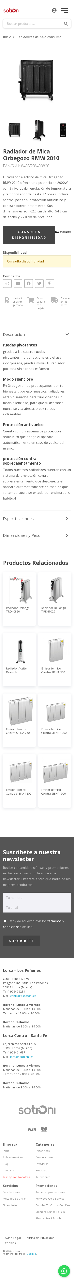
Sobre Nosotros (13, 1157)
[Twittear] (39, 283)
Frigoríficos (43, 1151)
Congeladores (45, 1157)
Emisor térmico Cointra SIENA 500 (53, 670)
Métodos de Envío (14, 1198)
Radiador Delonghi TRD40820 (18, 609)
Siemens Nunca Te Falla (51, 1212)
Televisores (43, 1177)
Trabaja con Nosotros (16, 1177)
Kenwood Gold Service (50, 1198)
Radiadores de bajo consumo (39, 37)
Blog (5, 1164)
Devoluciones (11, 1192)
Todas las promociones (50, 1192)
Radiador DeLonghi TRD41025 (54, 609)
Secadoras (42, 1170)
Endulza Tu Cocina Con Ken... (52, 1205)
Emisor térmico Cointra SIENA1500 (53, 791)
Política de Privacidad (40, 1238)
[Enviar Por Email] (18, 283)
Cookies (10, 1243)
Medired (31, 1253)
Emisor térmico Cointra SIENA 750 (18, 731)
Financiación (11, 1205)
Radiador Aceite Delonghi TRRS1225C (16, 672)
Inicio (7, 37)
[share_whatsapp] (7, 283)
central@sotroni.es (23, 996)
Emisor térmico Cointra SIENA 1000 (54, 731)
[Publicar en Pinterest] (50, 283)
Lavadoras (42, 1164)
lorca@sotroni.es (22, 1057)
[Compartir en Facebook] (28, 283)
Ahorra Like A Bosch (48, 1218)
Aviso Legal (13, 1238)
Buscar (66, 24)
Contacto (8, 1170)
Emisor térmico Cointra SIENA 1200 (18, 791)
